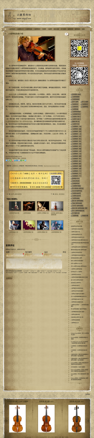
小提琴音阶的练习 (75, 285)
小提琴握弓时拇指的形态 (77, 288)
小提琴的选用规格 (75, 320)
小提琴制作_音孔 (76, 141)
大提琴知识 (85, 104)
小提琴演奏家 (75, 97)
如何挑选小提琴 (76, 94)
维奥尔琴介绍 (75, 121)
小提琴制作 (12, 29)
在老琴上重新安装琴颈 (16, 194)
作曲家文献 (85, 215)
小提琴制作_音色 (76, 131)
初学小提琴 (75, 101)
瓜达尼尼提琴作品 (77, 191)
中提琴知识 (75, 104)
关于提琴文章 (75, 213)
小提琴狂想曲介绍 (28, 232)
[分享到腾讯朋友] (23, 160)
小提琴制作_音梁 (76, 144)
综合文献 (56, 29)
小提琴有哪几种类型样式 (77, 229)
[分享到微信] (10, 160)
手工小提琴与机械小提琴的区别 (78, 266)
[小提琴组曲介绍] (15, 225)
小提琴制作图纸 (76, 186)
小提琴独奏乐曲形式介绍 (77, 299)
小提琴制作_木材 (76, 153)
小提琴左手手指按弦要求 (77, 291)
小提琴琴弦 (85, 106)
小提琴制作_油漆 (76, 168)
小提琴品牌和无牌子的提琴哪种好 (79, 247)
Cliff (72, 346)
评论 (64, 252)
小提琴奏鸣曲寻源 (14, 213)
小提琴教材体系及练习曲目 (77, 311)
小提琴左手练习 (76, 116)
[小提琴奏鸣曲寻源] (15, 206)
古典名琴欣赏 (75, 181)
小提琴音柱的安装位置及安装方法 (79, 240)
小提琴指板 (75, 109)
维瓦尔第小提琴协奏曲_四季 (79, 208)
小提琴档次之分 (75, 322)
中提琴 (44, 29)
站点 (46, 252)
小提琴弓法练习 (76, 119)
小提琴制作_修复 (76, 129)
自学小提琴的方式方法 (76, 263)
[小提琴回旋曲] (29, 206)
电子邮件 (28, 252)
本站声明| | (45, 437)
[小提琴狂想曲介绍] (29, 225)
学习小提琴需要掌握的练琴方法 (78, 296)
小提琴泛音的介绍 (75, 231)
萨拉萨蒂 (47, 104)
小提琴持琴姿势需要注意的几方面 (79, 277)
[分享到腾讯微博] (15, 160)
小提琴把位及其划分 (76, 274)
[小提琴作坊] (5, 29)
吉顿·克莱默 (82, 367)
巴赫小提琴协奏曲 (77, 203)
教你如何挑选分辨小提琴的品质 (78, 249)
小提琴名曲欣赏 (76, 196)
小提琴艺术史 (75, 124)
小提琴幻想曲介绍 (42, 232)
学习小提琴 (85, 101)
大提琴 (50, 29)
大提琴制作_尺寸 (76, 176)
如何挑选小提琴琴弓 (76, 282)
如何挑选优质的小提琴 (76, 258)
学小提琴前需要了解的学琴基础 (78, 309)
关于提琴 (63, 29)
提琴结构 (77, 29)
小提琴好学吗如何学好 (76, 252)
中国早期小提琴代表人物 (77, 317)
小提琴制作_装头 (76, 161)
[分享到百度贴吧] (19, 160)
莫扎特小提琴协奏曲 (77, 200)
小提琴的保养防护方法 (76, 234)
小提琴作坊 (15, 166)
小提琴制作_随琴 (76, 156)
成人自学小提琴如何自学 (77, 280)
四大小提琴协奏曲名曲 (78, 210)
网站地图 (51, 437)
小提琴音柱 (75, 106)
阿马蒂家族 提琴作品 (77, 188)
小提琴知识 (37, 29)
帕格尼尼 (12, 94)
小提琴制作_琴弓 (76, 146)
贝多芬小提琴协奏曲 (77, 205)
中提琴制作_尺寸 (76, 173)
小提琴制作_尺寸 (76, 171)
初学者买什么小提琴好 (76, 271)
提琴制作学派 (75, 178)
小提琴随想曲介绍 (56, 232)
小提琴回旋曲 (27, 213)
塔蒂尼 (33, 80)
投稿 (83, 29)
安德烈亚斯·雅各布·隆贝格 (78, 343)
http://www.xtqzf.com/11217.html (52, 166)
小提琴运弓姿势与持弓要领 (77, 293)
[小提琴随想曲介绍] (57, 225)
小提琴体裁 (23, 158)
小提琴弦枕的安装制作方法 (77, 237)
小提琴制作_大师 (76, 126)
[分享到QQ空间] (8, 160)
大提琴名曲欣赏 (76, 193)
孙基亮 (72, 354)
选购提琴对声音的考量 (76, 226)
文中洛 (72, 367)
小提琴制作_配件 (76, 163)
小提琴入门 (20, 29)
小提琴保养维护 (76, 111)
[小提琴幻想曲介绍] (43, 225)
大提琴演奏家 (75, 99)
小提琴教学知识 (76, 114)
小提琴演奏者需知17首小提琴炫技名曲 (19, 121)
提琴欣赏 (70, 29)
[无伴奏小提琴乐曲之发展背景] (57, 206)
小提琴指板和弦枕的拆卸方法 (78, 255)
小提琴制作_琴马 (76, 139)
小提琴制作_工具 (76, 134)
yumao (72, 362)
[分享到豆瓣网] (21, 160)
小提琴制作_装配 (76, 166)
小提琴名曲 (28, 29)
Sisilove (73, 378)
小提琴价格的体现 (75, 314)
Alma (72, 374)
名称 (7, 252)
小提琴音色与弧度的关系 (77, 302)
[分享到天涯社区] (25, 160)
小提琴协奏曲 (75, 198)
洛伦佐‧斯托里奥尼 (60, 194)
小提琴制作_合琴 (76, 151)
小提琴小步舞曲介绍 (43, 213)
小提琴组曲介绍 (13, 232)
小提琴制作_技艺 (76, 136)
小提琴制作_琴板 (76, 149)
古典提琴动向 (75, 183)
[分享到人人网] (17, 160)
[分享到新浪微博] (13, 160)
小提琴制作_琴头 (76, 158)
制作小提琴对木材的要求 (77, 260)
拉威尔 (54, 133)
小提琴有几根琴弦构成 (76, 269)
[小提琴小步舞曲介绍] (43, 206)
